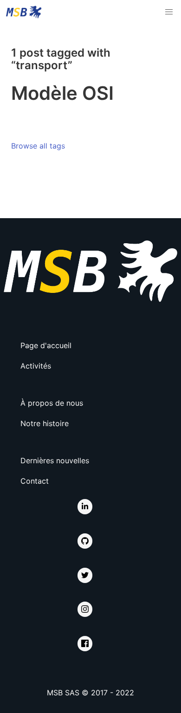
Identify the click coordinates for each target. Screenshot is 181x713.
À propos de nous (51, 403)
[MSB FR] (23, 12)
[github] (85, 541)
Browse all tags (38, 145)
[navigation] (169, 12)
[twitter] (85, 575)
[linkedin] (85, 506)
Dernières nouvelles (54, 460)
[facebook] (85, 643)
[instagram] (85, 609)
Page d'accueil (45, 345)
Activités (35, 365)
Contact (34, 481)
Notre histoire (44, 423)
